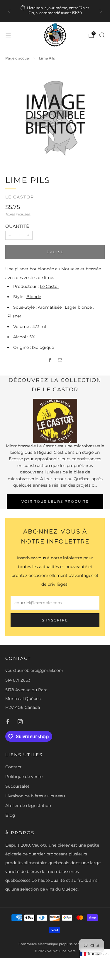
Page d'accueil (18, 58)
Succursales (17, 786)
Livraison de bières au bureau (35, 796)
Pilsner (14, 316)
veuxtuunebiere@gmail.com (34, 670)
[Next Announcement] (100, 11)
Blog (10, 815)
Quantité (17, 226)
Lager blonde (79, 307)
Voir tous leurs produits (55, 501)
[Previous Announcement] (9, 11)
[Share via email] (60, 360)
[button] (95, 953)
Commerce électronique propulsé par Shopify (55, 944)
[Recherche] (102, 35)
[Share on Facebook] (50, 360)
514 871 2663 (18, 680)
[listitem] (55, 11)
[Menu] (8, 35)
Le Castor (19, 197)
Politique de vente (24, 776)
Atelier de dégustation (28, 805)
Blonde (33, 296)
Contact (13, 767)
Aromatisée (50, 307)
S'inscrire (55, 620)
